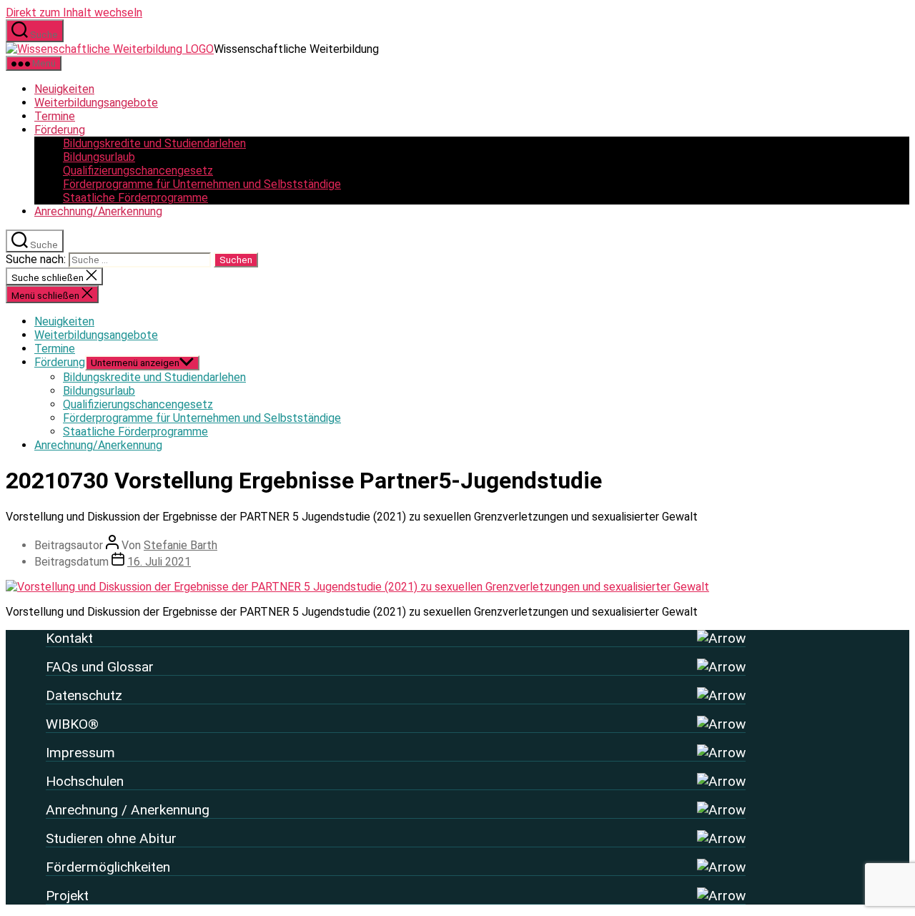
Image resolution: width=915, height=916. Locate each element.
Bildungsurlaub (99, 157)
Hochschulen (85, 781)
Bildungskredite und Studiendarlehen (154, 143)
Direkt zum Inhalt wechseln (74, 12)
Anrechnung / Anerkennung (127, 810)
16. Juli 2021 (159, 561)
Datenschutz (84, 695)
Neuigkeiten (64, 89)
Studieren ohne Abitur (111, 838)
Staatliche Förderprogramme (135, 198)
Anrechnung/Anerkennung (98, 211)
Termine (54, 116)
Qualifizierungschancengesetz (138, 170)
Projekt (67, 895)
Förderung (59, 130)
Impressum (80, 752)
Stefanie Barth (180, 545)
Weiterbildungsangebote (96, 102)
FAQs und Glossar (100, 667)
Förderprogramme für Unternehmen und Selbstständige (202, 184)
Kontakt (69, 638)
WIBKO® (72, 724)
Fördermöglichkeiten (108, 867)
